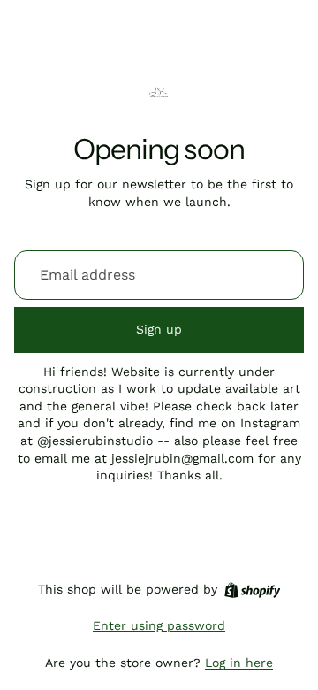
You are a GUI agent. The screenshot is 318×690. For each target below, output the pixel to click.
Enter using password (159, 625)
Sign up (159, 329)
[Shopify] (252, 590)
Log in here (239, 663)
